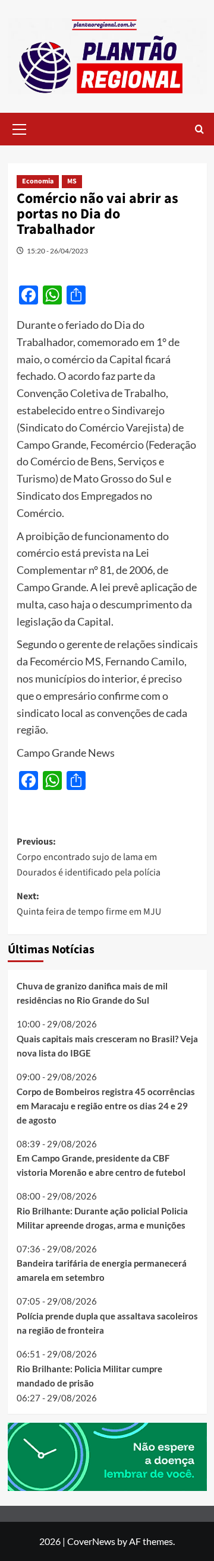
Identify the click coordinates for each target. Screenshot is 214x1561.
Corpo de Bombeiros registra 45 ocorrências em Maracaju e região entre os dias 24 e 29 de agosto (106, 1105)
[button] (20, 127)
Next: (89, 904)
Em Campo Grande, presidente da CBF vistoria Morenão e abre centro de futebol (101, 1165)
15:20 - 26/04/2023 (57, 250)
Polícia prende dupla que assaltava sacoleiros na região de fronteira (107, 1323)
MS (72, 181)
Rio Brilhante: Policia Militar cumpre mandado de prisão (89, 1375)
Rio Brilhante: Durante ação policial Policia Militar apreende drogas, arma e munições (102, 1217)
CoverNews (91, 1541)
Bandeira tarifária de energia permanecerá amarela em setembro (102, 1270)
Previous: (88, 856)
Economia (38, 181)
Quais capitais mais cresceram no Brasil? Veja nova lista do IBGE (107, 1045)
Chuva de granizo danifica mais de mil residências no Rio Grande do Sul (92, 993)
